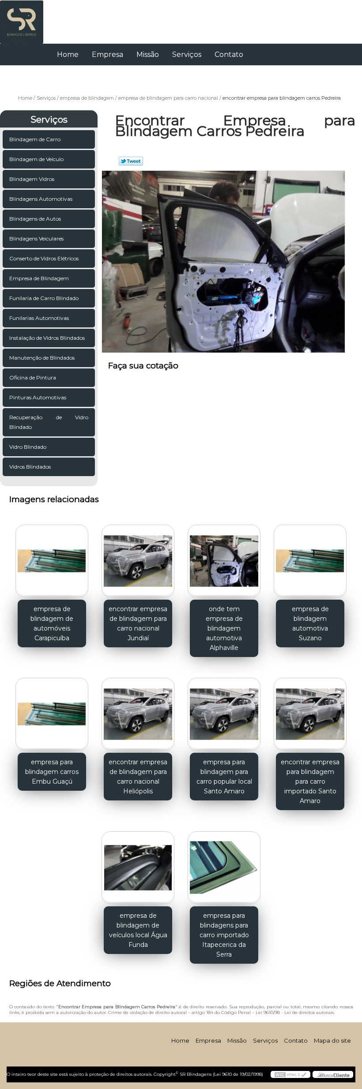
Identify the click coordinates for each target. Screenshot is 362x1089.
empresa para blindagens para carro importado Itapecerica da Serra (224, 935)
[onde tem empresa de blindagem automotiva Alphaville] (224, 557)
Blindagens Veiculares (36, 238)
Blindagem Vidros (31, 179)
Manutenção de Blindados (42, 357)
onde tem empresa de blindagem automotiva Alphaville (224, 628)
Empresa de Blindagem (39, 278)
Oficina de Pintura (32, 377)
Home (68, 54)
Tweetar (131, 161)
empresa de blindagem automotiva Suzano (310, 623)
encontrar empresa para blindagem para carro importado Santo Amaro (310, 781)
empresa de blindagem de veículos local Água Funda (138, 930)
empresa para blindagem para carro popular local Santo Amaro (224, 776)
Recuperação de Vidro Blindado (48, 422)
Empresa (107, 54)
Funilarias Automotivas (39, 318)
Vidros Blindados (30, 466)
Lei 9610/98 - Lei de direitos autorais (295, 1012)
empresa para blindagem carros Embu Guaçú (52, 771)
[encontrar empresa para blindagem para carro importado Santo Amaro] (310, 711)
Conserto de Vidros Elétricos (44, 258)
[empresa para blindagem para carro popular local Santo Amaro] (224, 711)
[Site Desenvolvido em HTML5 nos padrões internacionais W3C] (290, 1074)
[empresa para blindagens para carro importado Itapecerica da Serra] (224, 864)
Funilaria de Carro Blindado (44, 298)
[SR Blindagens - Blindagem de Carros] (21, 17)
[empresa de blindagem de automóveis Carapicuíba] (51, 557)
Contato (229, 54)
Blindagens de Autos (35, 218)
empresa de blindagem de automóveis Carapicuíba (51, 623)
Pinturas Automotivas (37, 397)
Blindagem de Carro (34, 139)
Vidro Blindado (27, 446)
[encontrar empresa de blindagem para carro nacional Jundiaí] (138, 557)
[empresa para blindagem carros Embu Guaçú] (51, 711)
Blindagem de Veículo (36, 159)
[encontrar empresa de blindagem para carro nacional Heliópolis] (138, 711)
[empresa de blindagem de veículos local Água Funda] (138, 864)
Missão (147, 54)
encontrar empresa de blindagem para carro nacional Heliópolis (138, 776)
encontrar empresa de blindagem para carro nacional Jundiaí (138, 623)
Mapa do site (332, 1040)
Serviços (186, 54)
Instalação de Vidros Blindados (47, 337)
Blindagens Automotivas (40, 198)
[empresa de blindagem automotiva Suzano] (310, 557)
